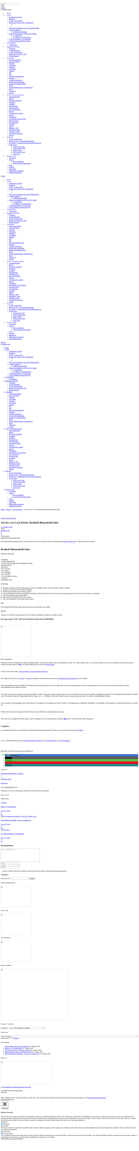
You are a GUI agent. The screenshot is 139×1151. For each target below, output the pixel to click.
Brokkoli (11, 773)
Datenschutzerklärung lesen (97, 1098)
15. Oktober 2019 (6, 527)
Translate (16, 1038)
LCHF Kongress (51, 741)
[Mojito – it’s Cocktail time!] (4, 803)
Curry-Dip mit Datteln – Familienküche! (12, 834)
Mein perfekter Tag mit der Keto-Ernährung (33, 671)
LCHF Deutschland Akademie (32, 741)
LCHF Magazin (65, 741)
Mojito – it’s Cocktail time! (8, 807)
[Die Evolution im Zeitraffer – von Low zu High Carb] (18, 816)
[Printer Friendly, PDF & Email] (6, 755)
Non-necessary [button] (5, 1131)
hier (20, 664)
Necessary (6, 1124)
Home (3, 509)
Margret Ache (5, 531)
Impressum (4, 2)
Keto (29, 678)
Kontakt (26, 2)
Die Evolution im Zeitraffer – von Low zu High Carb (16, 820)
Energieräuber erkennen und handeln (17, 1046)
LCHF (22, 678)
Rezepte (8, 509)
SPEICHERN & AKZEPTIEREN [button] (12, 1139)
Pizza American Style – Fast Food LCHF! (18, 1052)
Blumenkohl (5, 773)
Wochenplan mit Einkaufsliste (67, 678)
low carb (17, 773)
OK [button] (86, 1098)
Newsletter (33, 2)
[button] (15, 755)
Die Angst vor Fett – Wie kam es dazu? (17, 1050)
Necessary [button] (4, 1122)
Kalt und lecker (18, 509)
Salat (21, 773)
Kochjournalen (49, 664)
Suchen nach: (5, 878)
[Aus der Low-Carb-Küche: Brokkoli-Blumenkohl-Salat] (6, 779)
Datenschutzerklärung (16, 2)
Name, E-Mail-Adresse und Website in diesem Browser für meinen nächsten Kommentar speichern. (35, 871)
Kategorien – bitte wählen (9, 1028)
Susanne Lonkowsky (69, 541)
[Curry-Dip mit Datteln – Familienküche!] (5, 830)
